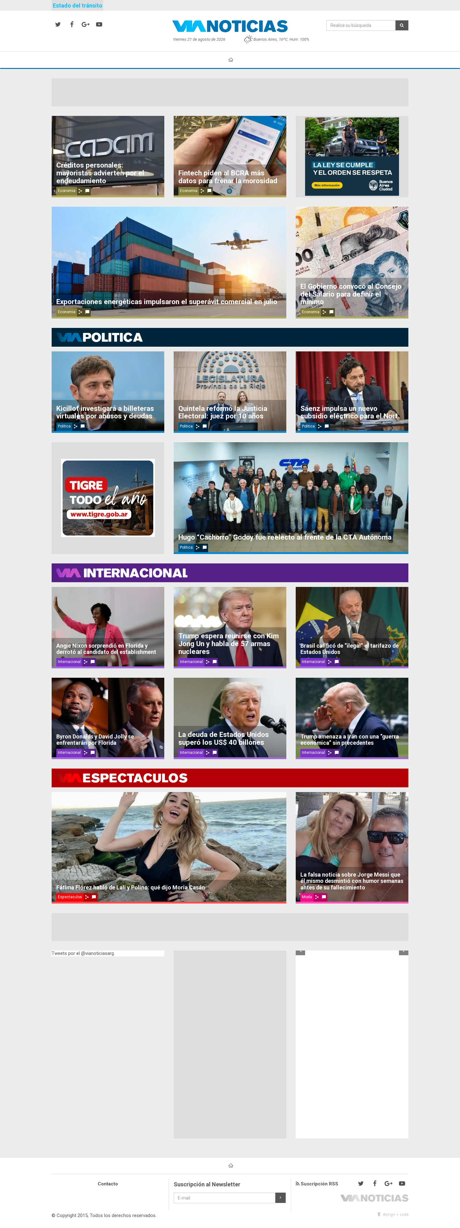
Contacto (108, 1184)
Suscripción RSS (318, 1184)
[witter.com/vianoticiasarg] (58, 24)
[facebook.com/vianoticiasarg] (71, 24)
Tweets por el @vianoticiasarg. (83, 953)
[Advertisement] (230, 92)
